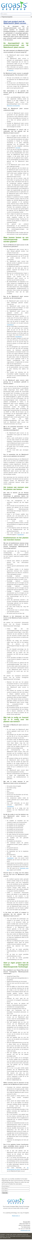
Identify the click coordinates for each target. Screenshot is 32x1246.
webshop (11, 70)
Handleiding (10, 324)
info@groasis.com (25, 1230)
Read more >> (16, 1215)
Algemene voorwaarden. (13, 105)
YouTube (17, 147)
